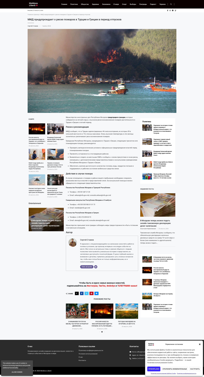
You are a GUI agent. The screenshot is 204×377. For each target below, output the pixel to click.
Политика (74, 4)
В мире (116, 4)
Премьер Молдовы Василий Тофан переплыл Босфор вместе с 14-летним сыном (162, 176)
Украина (162, 4)
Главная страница (33, 14)
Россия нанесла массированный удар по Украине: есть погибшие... (77, 324)
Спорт (124, 4)
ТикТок (102, 285)
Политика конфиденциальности (186, 373)
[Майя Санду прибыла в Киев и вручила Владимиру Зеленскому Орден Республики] (37, 154)
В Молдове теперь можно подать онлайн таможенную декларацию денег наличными (46, 223)
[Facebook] (167, 10)
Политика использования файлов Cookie (163, 373)
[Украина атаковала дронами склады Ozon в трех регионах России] (55, 154)
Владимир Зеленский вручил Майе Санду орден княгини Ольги (55, 139)
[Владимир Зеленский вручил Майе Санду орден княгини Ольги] (55, 128)
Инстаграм (92, 285)
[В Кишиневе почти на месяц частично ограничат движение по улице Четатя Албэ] (147, 259)
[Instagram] (170, 10)
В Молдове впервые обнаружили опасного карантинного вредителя (126, 324)
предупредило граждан (116, 117)
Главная (64, 4)
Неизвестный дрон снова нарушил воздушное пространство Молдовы (37, 190)
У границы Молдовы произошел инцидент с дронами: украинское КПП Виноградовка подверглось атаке (162, 283)
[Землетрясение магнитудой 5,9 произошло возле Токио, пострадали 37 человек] (55, 179)
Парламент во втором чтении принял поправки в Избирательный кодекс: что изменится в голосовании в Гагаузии (163, 129)
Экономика (106, 4)
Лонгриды (143, 4)
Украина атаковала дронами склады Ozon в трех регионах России (55, 165)
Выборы (133, 4)
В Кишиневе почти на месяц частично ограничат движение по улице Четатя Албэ (163, 259)
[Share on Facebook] (82, 293)
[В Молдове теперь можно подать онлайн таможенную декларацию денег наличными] (157, 205)
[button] (200, 344)
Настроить (195, 369)
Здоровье (95, 4)
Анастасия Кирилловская (148, 228)
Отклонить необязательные (175, 369)
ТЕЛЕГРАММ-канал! (127, 285)
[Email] (95, 266)
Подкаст (153, 4)
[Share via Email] (96, 293)
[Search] (171, 4)
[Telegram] (173, 10)
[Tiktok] (175, 10)
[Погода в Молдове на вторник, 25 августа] (102, 311)
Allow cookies (17, 372)
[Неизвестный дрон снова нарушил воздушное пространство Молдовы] (37, 179)
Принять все (153, 369)
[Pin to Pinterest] (91, 293)
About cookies (23, 368)
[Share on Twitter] (86, 293)
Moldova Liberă (45, 371)
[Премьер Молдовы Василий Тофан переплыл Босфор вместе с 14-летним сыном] (147, 176)
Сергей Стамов (33, 26)
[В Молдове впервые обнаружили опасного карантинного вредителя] (126, 311)
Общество (85, 4)
